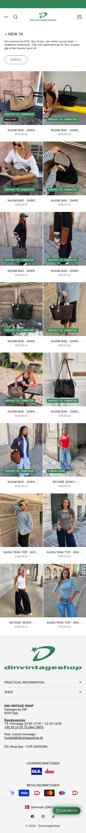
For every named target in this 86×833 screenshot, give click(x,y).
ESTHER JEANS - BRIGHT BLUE (65, 482)
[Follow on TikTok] (53, 816)
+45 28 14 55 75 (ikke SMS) (23, 727)
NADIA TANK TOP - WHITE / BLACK (21, 552)
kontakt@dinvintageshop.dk (23, 737)
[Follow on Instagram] (43, 816)
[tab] (13, 34)
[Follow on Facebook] (32, 816)
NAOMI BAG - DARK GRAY (21, 130)
